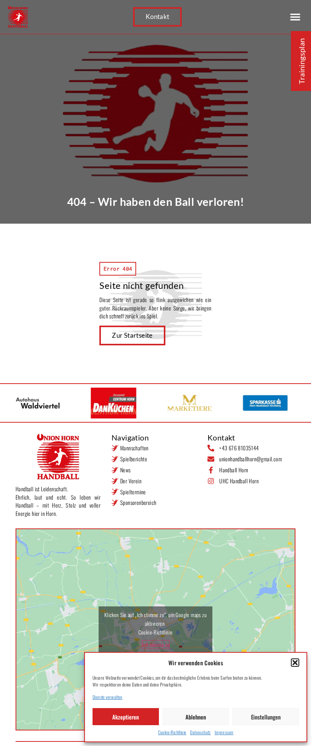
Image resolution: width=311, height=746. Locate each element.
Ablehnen (195, 717)
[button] (295, 662)
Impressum (224, 732)
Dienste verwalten (108, 697)
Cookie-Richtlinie (172, 732)
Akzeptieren (125, 717)
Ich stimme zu (155, 644)
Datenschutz (200, 732)
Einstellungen (266, 717)
